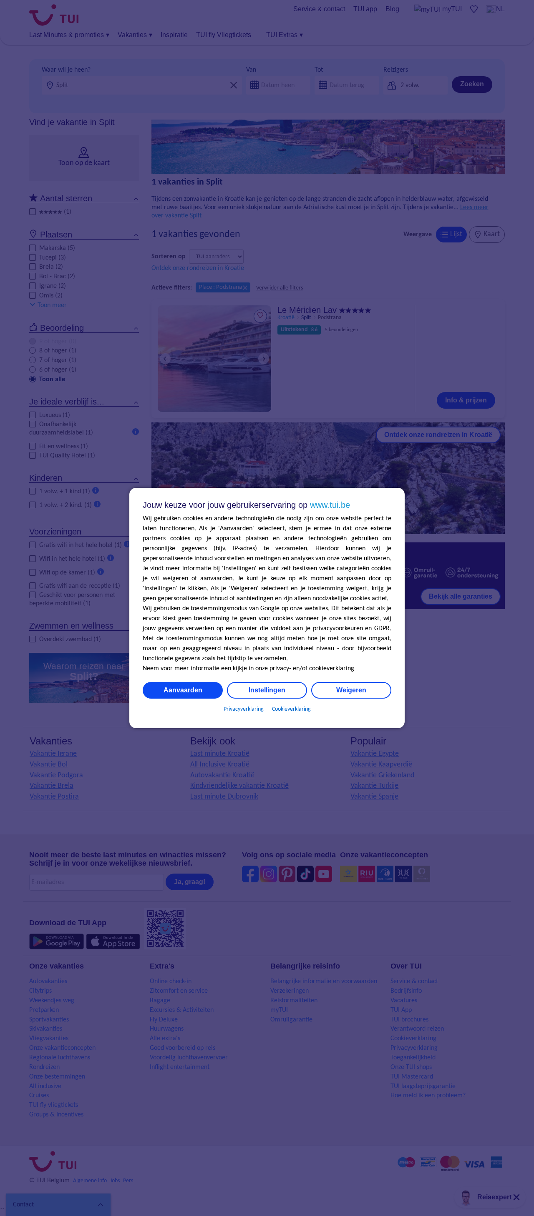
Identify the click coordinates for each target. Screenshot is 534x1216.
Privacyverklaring (244, 709)
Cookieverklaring (291, 709)
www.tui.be (330, 504)
